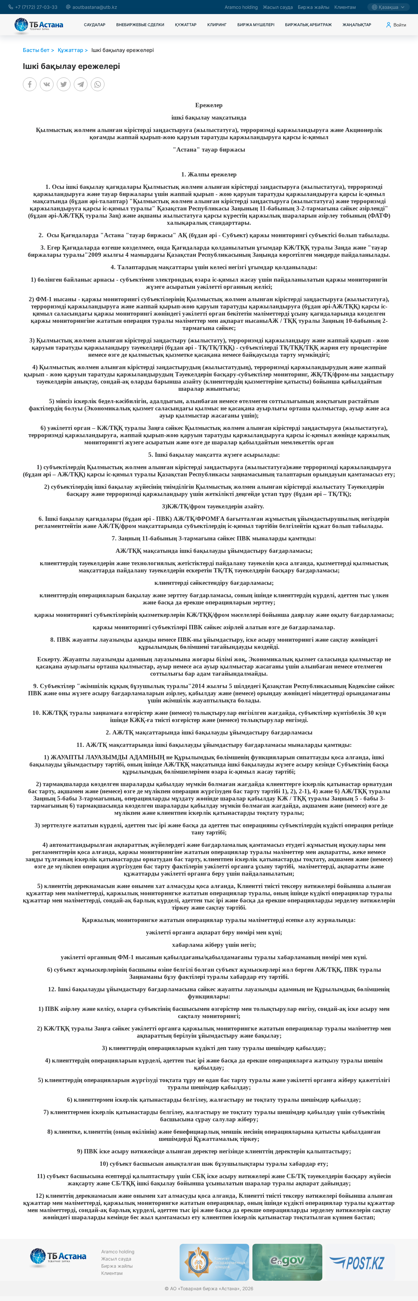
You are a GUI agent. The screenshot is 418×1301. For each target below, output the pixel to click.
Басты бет (36, 50)
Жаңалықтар (357, 24)
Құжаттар (186, 24)
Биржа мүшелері (255, 24)
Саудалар (94, 24)
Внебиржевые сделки (140, 24)
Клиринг (217, 24)
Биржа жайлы (314, 7)
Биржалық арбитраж (308, 24)
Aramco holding (241, 7)
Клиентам (345, 7)
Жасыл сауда (278, 7)
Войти (400, 24)
